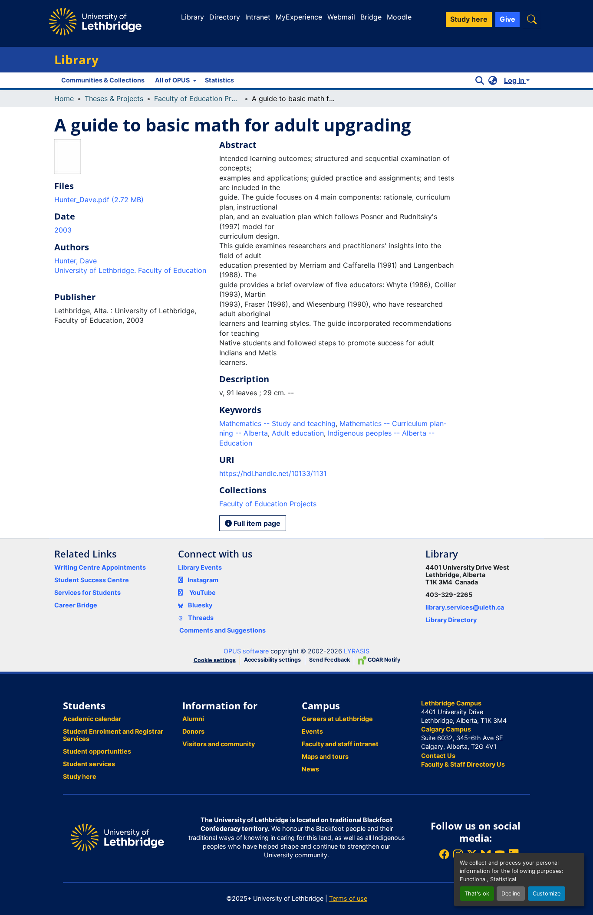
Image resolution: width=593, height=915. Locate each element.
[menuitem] (174, 80)
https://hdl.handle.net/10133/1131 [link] (272, 473)
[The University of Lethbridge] (117, 837)
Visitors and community (218, 744)
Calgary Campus (446, 729)
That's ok (477, 893)
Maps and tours (325, 756)
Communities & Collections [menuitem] (103, 80)
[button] (531, 19)
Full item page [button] (256, 523)
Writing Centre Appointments (100, 567)
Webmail (341, 17)
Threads (200, 617)
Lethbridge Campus (451, 703)
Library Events (200, 567)
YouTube (202, 592)
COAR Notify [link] (383, 659)
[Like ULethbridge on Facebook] (444, 854)
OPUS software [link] (246, 651)
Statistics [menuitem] (219, 80)
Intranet (257, 17)
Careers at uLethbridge (337, 718)
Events (312, 731)
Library (192, 17)
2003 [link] (63, 230)
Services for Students (87, 592)
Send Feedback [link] (329, 659)
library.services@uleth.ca (464, 607)
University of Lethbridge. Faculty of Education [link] (130, 270)
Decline (510, 893)
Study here (79, 776)
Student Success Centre (91, 580)
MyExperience (299, 17)
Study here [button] (469, 19)
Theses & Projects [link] (114, 98)
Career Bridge (75, 605)
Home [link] (64, 98)
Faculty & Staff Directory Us (463, 764)
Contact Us (438, 755)
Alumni (193, 718)
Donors (193, 731)
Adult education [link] (298, 433)
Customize (546, 893)
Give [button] (507, 19)
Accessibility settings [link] (272, 659)
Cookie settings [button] (215, 660)
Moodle (399, 17)
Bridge (371, 17)
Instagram (203, 580)
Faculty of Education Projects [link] (197, 98)
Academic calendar (92, 718)
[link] (131, 199)
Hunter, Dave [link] (75, 260)
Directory (224, 17)
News (310, 769)
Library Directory (451, 619)
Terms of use (348, 898)
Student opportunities (97, 751)
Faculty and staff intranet (340, 744)
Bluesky (199, 605)
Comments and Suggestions (222, 630)
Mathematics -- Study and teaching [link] (277, 423)
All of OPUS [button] (172, 80)
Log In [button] (515, 80)
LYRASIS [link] (356, 651)
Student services (89, 763)
